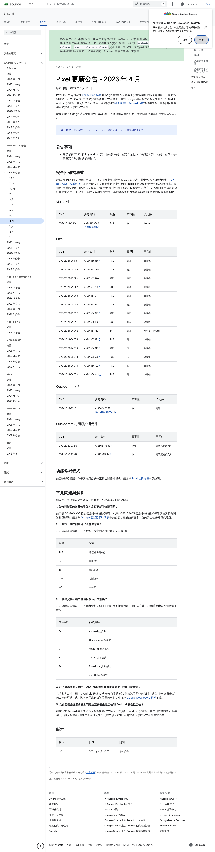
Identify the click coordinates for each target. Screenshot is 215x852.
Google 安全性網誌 (114, 814)
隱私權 (99, 845)
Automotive (123, 21)
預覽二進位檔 (56, 814)
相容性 (78, 21)
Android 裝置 (99, 21)
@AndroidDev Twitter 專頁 (118, 804)
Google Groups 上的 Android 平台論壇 (124, 820)
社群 (69, 845)
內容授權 (90, 772)
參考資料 (144, 21)
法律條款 (79, 845)
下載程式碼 (55, 809)
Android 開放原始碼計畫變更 (121, 51)
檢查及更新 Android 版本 (129, 103)
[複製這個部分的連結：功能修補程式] (83, 471)
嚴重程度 (75, 184)
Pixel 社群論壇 (140, 478)
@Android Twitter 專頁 (116, 798)
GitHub (53, 830)
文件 (31, 4)
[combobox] (150, 4)
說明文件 (9, 13)
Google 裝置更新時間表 (95, 517)
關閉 (185, 40)
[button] (20, 53)
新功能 (7, 21)
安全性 (43, 21)
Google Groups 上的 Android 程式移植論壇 (127, 830)
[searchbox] (22, 32)
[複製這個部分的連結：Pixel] (66, 239)
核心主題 (61, 21)
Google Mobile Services (172, 820)
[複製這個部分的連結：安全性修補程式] (87, 173)
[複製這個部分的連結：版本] (67, 730)
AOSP (59, 66)
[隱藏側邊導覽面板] (40, 846)
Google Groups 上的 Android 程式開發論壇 (127, 825)
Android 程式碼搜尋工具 (60, 4)
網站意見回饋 (113, 845)
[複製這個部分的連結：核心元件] (73, 202)
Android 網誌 (111, 809)
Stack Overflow (168, 825)
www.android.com (170, 814)
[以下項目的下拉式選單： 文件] (38, 4)
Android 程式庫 (57, 798)
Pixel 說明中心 (167, 804)
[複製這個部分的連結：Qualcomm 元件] (84, 387)
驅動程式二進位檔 (58, 825)
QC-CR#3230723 (104, 411)
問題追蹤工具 (167, 830)
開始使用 (25, 21)
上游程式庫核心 (92, 226)
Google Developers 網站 (99, 130)
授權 (90, 845)
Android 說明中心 (169, 798)
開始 (201, 40)
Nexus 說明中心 (168, 809)
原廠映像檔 (55, 820)
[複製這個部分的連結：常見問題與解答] (87, 493)
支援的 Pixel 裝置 (91, 95)
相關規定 (54, 804)
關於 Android (56, 845)
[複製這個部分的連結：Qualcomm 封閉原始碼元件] (101, 424)
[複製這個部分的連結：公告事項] (75, 147)
